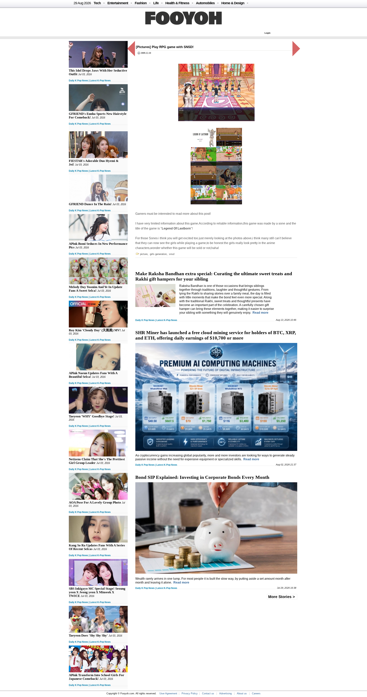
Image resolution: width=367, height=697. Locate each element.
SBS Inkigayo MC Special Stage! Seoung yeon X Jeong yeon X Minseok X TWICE (97, 592)
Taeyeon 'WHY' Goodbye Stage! (91, 416)
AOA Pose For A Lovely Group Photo (95, 502)
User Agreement (168, 693)
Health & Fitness (177, 3)
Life (156, 3)
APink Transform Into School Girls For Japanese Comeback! (96, 677)
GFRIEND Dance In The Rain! (90, 204)
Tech (97, 3)
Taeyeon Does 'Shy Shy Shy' (88, 635)
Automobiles (205, 3)
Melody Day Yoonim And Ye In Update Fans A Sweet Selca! (95, 288)
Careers (256, 693)
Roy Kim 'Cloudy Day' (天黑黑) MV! (95, 330)
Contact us (208, 693)
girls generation (158, 254)
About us (242, 693)
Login (267, 33)
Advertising (225, 693)
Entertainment (117, 3)
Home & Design (232, 3)
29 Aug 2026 (82, 3)
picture (144, 254)
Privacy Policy (190, 693)
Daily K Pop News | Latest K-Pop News (90, 80)
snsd (171, 254)
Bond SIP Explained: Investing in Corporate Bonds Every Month (202, 477)
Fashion (141, 3)
